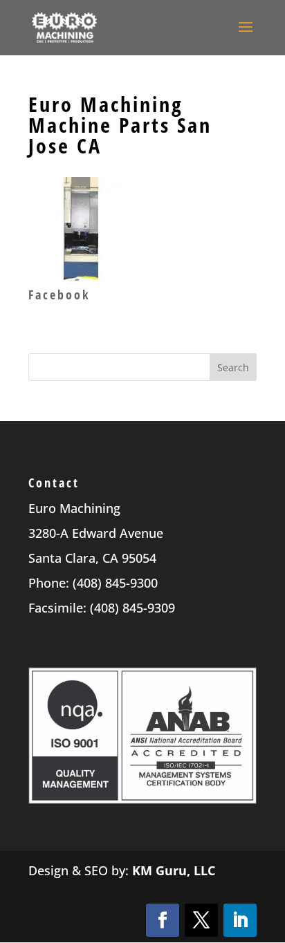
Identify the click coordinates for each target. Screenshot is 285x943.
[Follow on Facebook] (162, 920)
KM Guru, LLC (173, 870)
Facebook (59, 294)
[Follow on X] (201, 920)
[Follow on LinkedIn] (240, 920)
